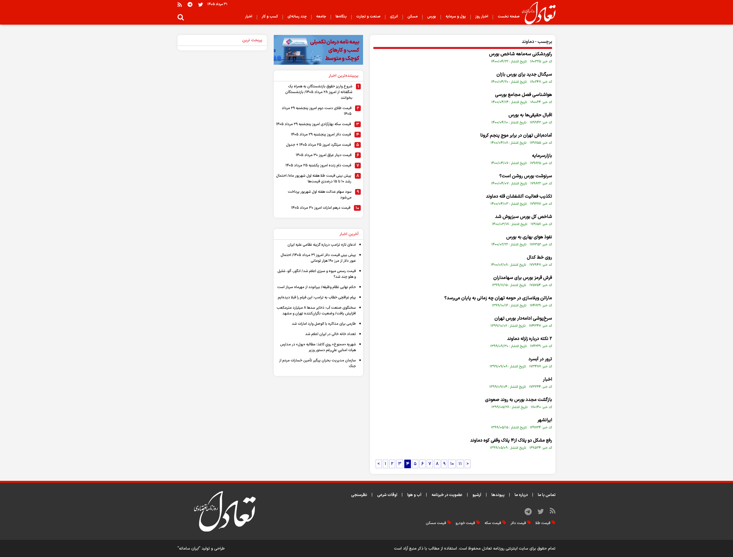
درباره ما (521, 495)
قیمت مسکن (436, 523)
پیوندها (498, 495)
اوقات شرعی (387, 495)
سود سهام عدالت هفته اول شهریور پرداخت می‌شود (320, 194)
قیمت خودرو (465, 523)
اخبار (547, 379)
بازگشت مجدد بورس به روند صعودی (518, 399)
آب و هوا (414, 495)
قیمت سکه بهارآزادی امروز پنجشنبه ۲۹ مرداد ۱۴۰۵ (313, 124)
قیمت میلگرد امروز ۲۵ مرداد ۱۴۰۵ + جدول (318, 145)
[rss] (180, 4)
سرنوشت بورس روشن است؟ (525, 176)
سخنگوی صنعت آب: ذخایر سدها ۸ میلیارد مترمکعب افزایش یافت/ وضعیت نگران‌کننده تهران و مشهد (316, 310)
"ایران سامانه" (189, 549)
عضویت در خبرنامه (446, 495)
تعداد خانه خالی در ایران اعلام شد (330, 334)
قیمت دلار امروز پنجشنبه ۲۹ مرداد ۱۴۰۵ (321, 134)
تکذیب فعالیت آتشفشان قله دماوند (519, 196)
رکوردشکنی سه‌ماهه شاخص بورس (520, 54)
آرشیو (476, 495)
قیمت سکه (492, 523)
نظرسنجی (359, 495)
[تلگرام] (190, 4)
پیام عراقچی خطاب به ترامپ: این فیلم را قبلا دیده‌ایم (317, 297)
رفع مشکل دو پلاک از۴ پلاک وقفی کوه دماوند (511, 440)
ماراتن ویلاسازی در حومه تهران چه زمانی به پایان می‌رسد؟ (498, 298)
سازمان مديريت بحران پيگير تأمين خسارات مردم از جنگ (317, 363)
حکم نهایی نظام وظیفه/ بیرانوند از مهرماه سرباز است (316, 287)
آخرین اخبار (349, 234)
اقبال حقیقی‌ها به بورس (530, 115)
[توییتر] (200, 4)
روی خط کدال (539, 257)
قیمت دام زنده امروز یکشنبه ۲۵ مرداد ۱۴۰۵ (318, 165)
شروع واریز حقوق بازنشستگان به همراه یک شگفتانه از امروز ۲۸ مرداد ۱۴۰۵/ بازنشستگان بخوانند (318, 92)
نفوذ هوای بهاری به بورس (529, 237)
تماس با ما (546, 495)
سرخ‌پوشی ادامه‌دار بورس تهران (523, 318)
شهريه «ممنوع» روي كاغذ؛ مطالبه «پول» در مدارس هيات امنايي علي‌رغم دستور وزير (318, 347)
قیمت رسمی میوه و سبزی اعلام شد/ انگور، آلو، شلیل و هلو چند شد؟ (316, 274)
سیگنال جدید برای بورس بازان (524, 74)
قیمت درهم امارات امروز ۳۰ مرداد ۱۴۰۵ (320, 208)
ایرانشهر (544, 420)
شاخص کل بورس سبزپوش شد (523, 216)
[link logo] (536, 13)
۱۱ (460, 463)
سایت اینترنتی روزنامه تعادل (505, 549)
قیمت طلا (542, 523)
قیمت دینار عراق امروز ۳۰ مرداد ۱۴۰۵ (324, 155)
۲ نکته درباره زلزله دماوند (529, 338)
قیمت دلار (518, 523)
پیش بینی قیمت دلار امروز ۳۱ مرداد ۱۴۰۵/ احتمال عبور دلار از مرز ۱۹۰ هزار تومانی (318, 258)
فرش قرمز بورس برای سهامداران (522, 277)
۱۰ (452, 463)
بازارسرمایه (542, 155)
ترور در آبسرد (540, 359)
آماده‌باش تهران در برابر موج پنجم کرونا (516, 135)
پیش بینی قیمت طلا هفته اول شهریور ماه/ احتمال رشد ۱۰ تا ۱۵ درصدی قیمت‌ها (313, 178)
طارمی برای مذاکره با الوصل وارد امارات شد (324, 324)
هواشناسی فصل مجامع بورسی (523, 94)
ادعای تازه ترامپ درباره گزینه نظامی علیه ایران (321, 245)
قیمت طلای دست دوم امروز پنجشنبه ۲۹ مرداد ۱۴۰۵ (317, 111)
